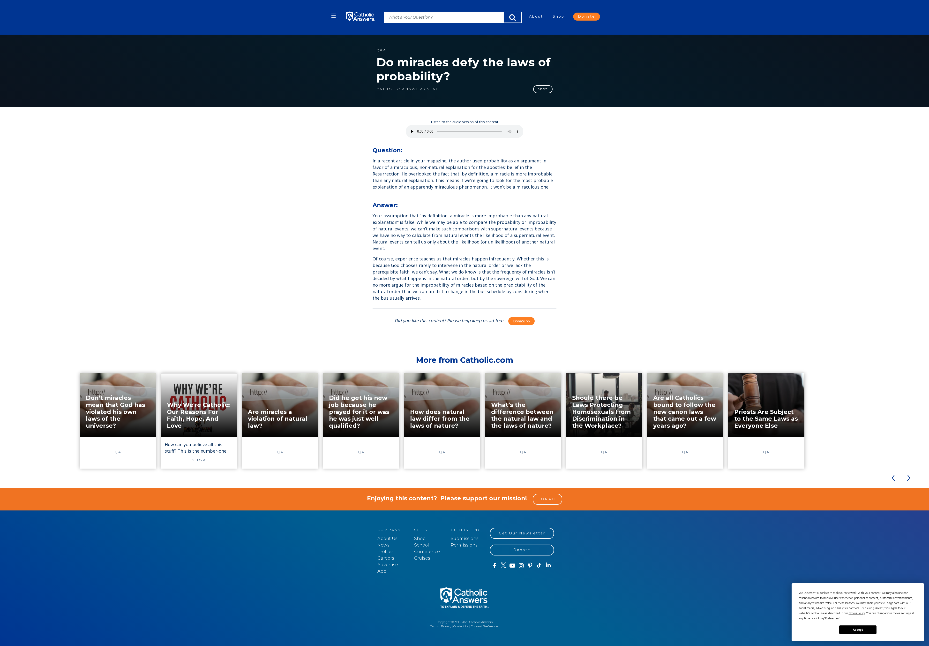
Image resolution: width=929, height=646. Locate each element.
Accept (858, 629)
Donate (586, 16)
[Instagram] (521, 565)
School (421, 545)
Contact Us (461, 626)
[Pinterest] (530, 565)
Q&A (381, 50)
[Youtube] (512, 565)
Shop (558, 16)
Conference (427, 551)
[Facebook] (494, 565)
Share (543, 89)
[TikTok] (539, 565)
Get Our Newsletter (522, 533)
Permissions (464, 545)
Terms (434, 626)
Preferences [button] (832, 618)
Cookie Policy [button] (857, 613)
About (536, 16)
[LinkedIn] (548, 565)
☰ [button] (333, 15)
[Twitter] (503, 565)
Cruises (422, 558)
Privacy (446, 626)
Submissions (465, 538)
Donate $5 (521, 321)
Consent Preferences (485, 626)
